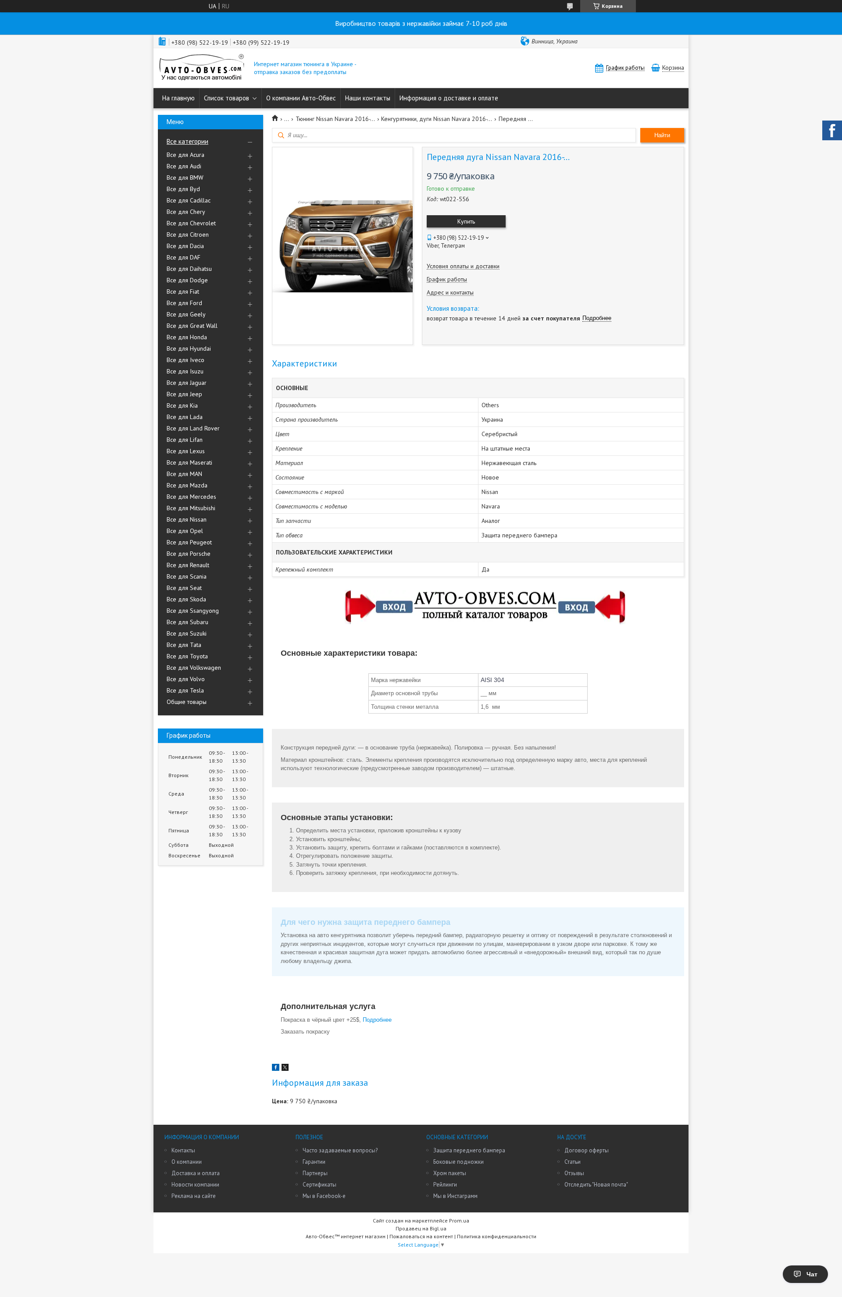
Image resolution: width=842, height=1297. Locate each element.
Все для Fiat (183, 291)
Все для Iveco (185, 360)
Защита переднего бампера (469, 1150)
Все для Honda (187, 337)
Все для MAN (184, 474)
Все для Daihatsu (189, 269)
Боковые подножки (458, 1162)
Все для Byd (183, 189)
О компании (186, 1162)
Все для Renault (188, 565)
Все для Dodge (187, 280)
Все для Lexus (186, 451)
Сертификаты (319, 1184)
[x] (285, 1069)
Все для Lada (185, 417)
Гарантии (314, 1162)
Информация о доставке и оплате (449, 98)
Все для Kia (182, 405)
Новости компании (195, 1184)
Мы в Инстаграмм (455, 1196)
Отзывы (574, 1173)
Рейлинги (445, 1184)
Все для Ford (184, 303)
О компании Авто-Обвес (301, 98)
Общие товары (187, 702)
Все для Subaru (187, 622)
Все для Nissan (187, 519)
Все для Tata (184, 645)
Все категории (187, 141)
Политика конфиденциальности (496, 1236)
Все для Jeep (184, 394)
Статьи (572, 1162)
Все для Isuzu (185, 371)
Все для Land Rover (193, 428)
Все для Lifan (185, 440)
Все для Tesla (185, 690)
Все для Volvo (186, 679)
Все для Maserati (189, 462)
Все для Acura (185, 155)
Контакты (183, 1150)
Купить (466, 221)
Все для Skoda (186, 599)
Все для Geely (186, 314)
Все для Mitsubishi (191, 508)
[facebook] (275, 1069)
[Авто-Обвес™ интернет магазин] (202, 68)
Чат (811, 1274)
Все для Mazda (187, 485)
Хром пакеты (449, 1173)
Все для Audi (184, 166)
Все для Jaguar (187, 383)
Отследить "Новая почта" (596, 1184)
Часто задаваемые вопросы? (340, 1150)
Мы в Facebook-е (324, 1196)
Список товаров (226, 98)
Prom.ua (459, 1220)
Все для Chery (186, 212)
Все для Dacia (185, 246)
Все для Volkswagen (194, 668)
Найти (662, 135)
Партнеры (315, 1173)
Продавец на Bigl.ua (421, 1228)
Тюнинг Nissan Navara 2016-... (335, 119)
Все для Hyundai (189, 348)
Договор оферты (586, 1150)
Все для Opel (185, 531)
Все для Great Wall (192, 326)
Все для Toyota (187, 656)
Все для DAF (183, 257)
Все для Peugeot (189, 542)
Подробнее (378, 1019)
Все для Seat (184, 588)
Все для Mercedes (191, 497)
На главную (178, 98)
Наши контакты (367, 98)
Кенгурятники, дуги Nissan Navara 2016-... (436, 119)
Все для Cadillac (188, 200)
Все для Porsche (188, 554)
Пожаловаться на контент (421, 1236)
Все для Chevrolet (191, 223)
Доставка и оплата (195, 1173)
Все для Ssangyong (193, 611)
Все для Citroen (188, 234)
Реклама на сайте (193, 1196)
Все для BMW (185, 177)
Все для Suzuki (187, 633)
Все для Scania (187, 576)
